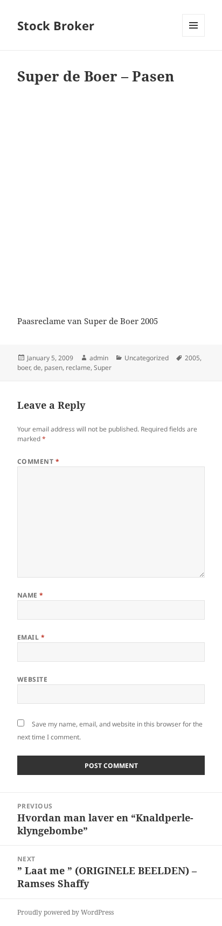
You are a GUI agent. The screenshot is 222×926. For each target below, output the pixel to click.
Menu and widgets (194, 36)
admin (98, 357)
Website (32, 679)
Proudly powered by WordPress (65, 912)
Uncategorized (146, 357)
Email (31, 637)
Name (30, 595)
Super (103, 367)
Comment (38, 461)
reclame (78, 367)
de (37, 367)
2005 (192, 357)
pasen (53, 367)
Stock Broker (55, 25)
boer (23, 367)
